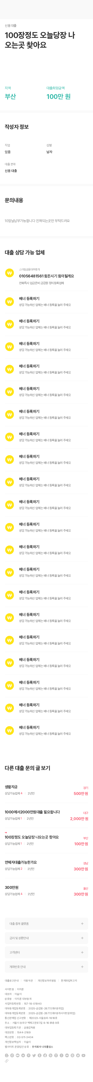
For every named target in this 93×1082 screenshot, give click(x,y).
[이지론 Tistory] (56, 1055)
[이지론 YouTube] (83, 1055)
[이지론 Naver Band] (50, 1055)
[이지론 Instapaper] (61, 1055)
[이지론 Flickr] (67, 1055)
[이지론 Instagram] (12, 1055)
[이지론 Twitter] (34, 1055)
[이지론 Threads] (72, 1055)
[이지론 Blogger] (7, 1055)
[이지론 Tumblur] (39, 1055)
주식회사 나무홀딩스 (42, 1046)
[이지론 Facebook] (45, 1055)
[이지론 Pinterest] (29, 1055)
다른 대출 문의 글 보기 (27, 768)
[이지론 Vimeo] (78, 1055)
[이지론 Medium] (18, 1055)
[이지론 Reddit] (23, 1055)
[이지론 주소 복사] (7, 1061)
